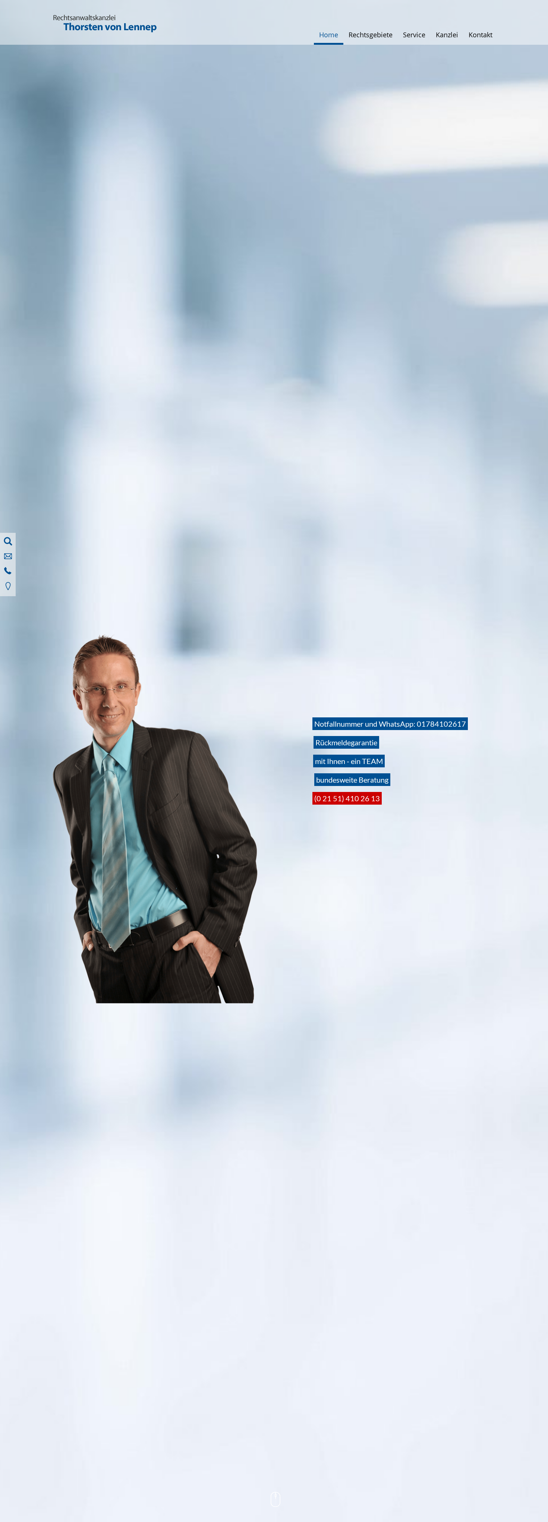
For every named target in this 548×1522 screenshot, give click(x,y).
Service (414, 34)
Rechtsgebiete (371, 34)
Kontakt (480, 34)
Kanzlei (447, 34)
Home (328, 34)
